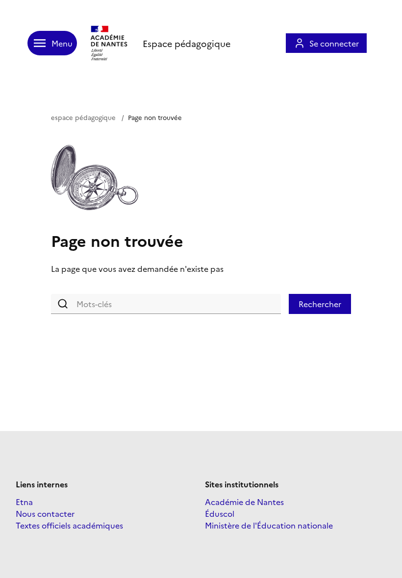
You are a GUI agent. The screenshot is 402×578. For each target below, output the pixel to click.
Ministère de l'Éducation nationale (269, 525)
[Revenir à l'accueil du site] (110, 43)
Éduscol (219, 513)
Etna (24, 501)
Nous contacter (45, 513)
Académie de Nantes (244, 501)
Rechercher (320, 303)
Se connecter (334, 43)
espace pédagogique (83, 117)
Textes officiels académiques (69, 525)
